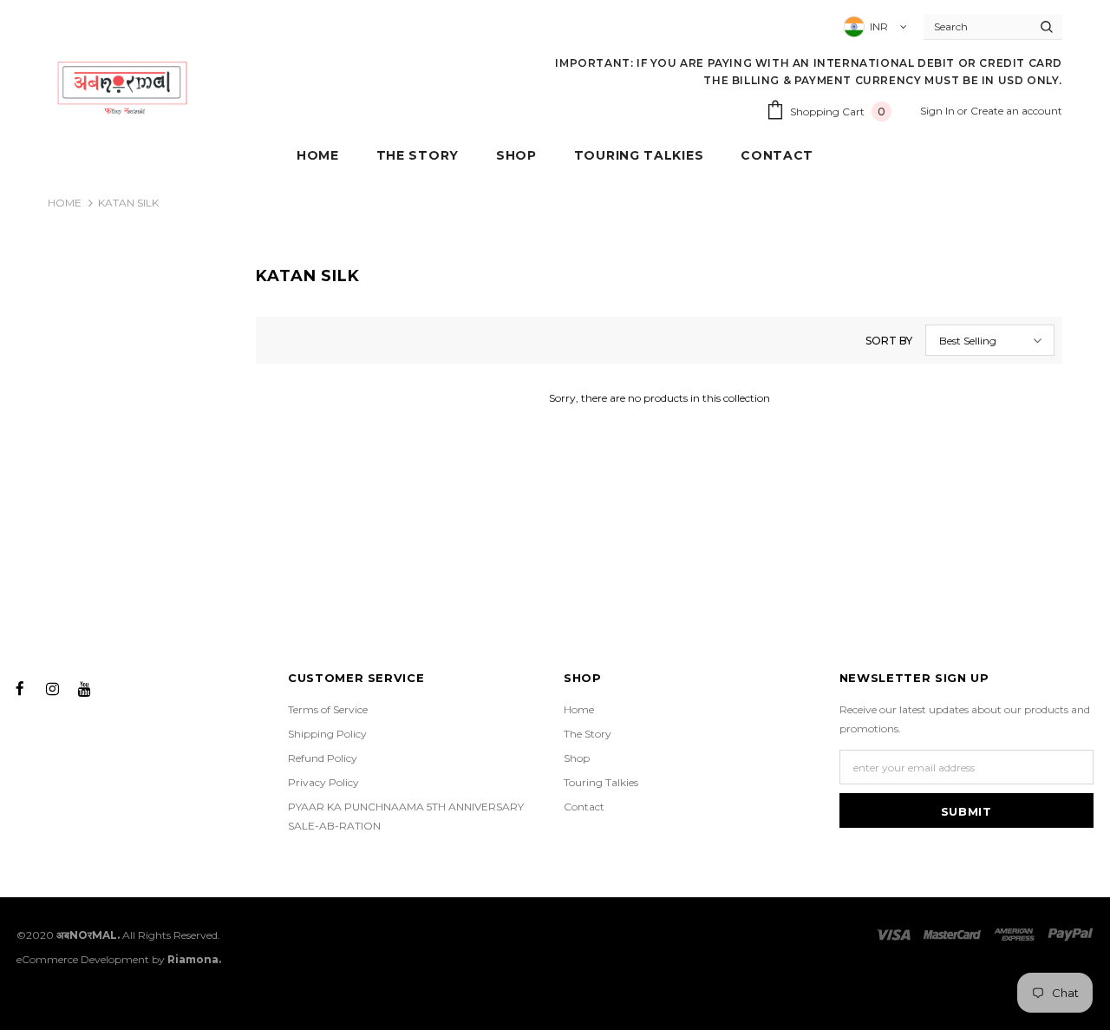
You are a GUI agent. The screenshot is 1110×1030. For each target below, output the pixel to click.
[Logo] (123, 86)
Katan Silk (128, 202)
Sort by (888, 340)
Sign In (938, 110)
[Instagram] (52, 687)
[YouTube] (84, 687)
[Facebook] (20, 687)
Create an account (1016, 110)
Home (65, 202)
